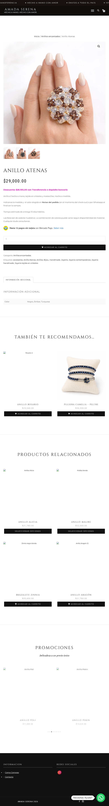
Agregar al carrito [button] (29, 414)
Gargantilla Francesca (81, 720)
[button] (98, 46)
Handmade (55, 260)
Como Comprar (12, 772)
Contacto (9, 777)
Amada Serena (20, 9)
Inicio (36, 36)
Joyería (64, 260)
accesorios (18, 260)
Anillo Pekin (28, 720)
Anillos (40, 260)
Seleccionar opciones (28, 531)
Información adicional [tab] (18, 280)
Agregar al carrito (55, 247)
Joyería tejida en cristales (26, 263)
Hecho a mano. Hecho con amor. (20, 12)
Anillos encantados (50, 36)
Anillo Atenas (30, 260)
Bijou (46, 260)
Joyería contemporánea (80, 260)
